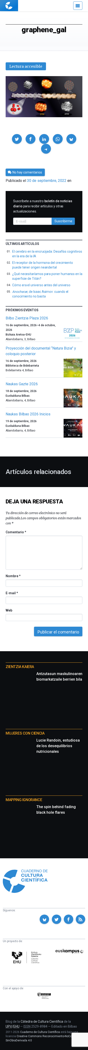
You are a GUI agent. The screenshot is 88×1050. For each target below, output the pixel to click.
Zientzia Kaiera (20, 667)
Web (9, 610)
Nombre (13, 576)
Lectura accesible (25, 66)
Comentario (16, 532)
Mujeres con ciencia (25, 733)
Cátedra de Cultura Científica (42, 1021)
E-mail (12, 593)
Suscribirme (63, 221)
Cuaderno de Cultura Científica (40, 1032)
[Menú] (77, 5)
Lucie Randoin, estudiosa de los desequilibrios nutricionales (58, 746)
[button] (17, 139)
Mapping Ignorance (24, 800)
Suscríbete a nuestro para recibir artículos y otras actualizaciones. (42, 206)
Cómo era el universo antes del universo (41, 285)
